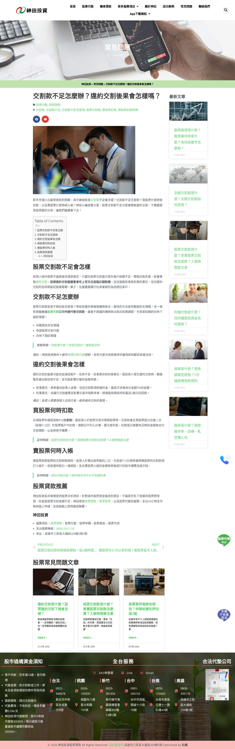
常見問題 (186, 6)
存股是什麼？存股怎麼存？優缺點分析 (75, 345)
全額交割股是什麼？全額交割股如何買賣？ (187, 198)
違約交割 (41, 282)
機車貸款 (105, 6)
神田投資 (86, 84)
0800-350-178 (65, 528)
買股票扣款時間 (128, 110)
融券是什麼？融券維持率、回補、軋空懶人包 (187, 431)
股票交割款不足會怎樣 (50, 230)
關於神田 (150, 6)
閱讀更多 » (42, 637)
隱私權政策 (116, 745)
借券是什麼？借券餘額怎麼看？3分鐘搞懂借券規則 (187, 374)
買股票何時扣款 (46, 243)
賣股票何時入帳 (46, 248)
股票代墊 (88, 6)
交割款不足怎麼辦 (73, 110)
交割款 (40, 110)
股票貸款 (54, 105)
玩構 (185, 745)
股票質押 (105, 501)
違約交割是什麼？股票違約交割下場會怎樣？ (53, 609)
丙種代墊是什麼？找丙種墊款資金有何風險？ (187, 318)
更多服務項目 (126, 6)
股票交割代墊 (76, 355)
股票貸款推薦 (45, 252)
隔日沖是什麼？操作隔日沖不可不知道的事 (78, 475)
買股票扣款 (109, 110)
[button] (226, 10)
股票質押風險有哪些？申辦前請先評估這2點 (144, 609)
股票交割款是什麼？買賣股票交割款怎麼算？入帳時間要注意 (90, 440)
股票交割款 (93, 110)
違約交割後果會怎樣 (48, 239)
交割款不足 (53, 110)
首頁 (73, 6)
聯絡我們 (204, 6)
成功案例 (168, 6)
